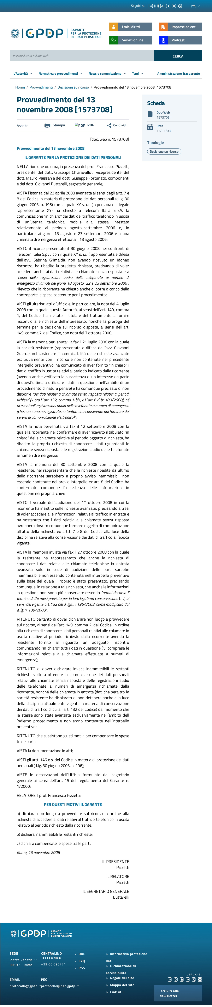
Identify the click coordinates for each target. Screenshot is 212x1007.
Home (20, 87)
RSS (82, 967)
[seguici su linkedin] (151, 5)
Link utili (117, 991)
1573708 (163, 117)
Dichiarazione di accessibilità (121, 969)
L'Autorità (21, 73)
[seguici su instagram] (156, 5)
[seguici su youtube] (162, 5)
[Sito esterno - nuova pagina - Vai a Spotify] (200, 979)
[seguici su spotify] (180, 5)
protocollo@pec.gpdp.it (60, 985)
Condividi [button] (119, 125)
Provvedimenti (41, 87)
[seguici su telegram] (168, 5)
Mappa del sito (122, 984)
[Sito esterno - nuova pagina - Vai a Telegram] (188, 979)
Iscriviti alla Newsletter (169, 993)
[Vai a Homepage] (42, 938)
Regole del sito (122, 977)
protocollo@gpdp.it (25, 985)
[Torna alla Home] (56, 32)
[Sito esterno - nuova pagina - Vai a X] (194, 979)
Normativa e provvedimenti (59, 73)
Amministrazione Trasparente (178, 73)
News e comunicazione (105, 73)
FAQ (82, 960)
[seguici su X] (174, 5)
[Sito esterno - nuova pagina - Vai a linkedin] (170, 979)
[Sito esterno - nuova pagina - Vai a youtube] (182, 979)
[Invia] (178, 55)
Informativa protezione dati (126, 957)
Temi (136, 73)
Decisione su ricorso (73, 87)
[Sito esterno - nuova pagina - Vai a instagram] (176, 979)
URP (82, 953)
